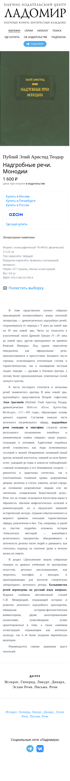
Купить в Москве (18, 196)
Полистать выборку (26, 287)
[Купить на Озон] (16, 214)
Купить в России (17, 205)
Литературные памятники (19, 237)
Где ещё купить (16, 224)
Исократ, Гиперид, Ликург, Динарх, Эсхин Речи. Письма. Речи (35, 684)
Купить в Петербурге (21, 201)
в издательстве (35, 183)
